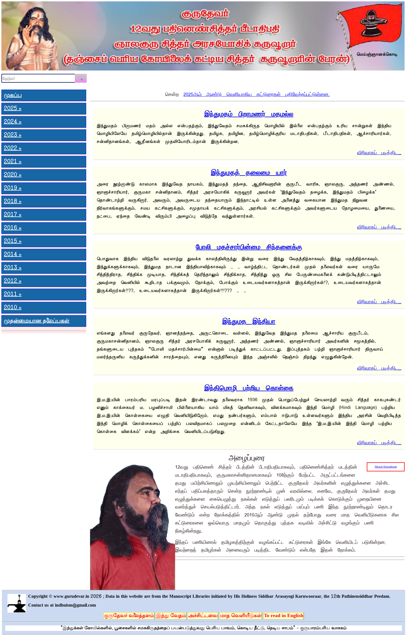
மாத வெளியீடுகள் (241, 616)
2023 (13, 135)
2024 (13, 122)
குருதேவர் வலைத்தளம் (129, 616)
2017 (13, 215)
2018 (13, 201)
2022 (13, 148)
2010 (13, 307)
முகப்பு (13, 95)
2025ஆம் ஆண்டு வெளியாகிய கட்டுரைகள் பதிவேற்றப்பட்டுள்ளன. (256, 93)
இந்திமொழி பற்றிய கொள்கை (248, 386)
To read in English (283, 616)
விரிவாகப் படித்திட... (379, 152)
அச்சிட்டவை (203, 616)
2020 (13, 175)
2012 (13, 281)
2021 (13, 161)
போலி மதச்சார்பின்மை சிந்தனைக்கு (249, 245)
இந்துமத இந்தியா (248, 320)
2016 (13, 228)
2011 (13, 294)
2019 (13, 188)
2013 (13, 268)
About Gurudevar (386, 466)
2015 (13, 241)
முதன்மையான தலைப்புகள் (36, 321)
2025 (13, 108)
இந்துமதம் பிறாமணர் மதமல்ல (248, 112)
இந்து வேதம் (171, 616)
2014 (13, 254)
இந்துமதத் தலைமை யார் (249, 171)
